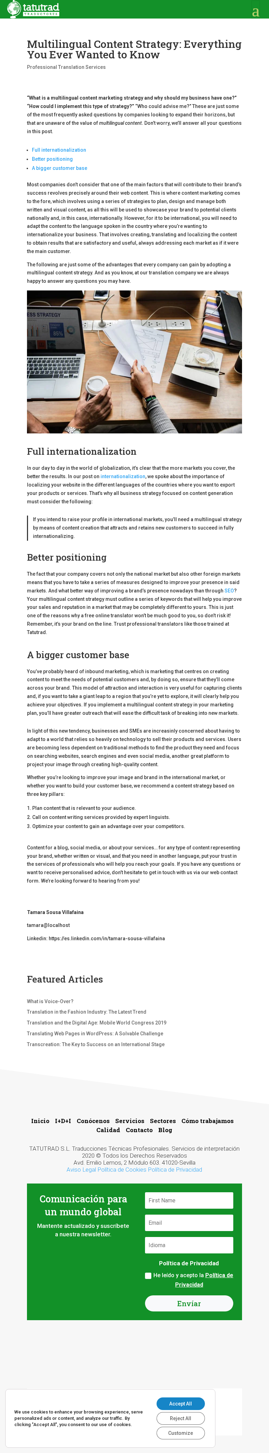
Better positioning (53, 159)
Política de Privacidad (175, 1169)
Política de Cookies (121, 1169)
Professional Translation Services (66, 67)
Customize (180, 1433)
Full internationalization (59, 150)
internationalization (122, 476)
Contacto (140, 1130)
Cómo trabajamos (208, 1121)
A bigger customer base (59, 168)
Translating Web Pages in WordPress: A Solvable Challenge (95, 1033)
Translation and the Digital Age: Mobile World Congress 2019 (96, 1023)
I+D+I (63, 1121)
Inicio (41, 1121)
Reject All (180, 1418)
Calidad (108, 1130)
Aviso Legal (81, 1169)
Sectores (163, 1121)
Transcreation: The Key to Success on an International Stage (96, 1044)
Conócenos (93, 1121)
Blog (165, 1130)
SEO (229, 591)
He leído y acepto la (193, 1280)
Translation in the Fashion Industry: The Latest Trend (86, 1012)
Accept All (180, 1404)
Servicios (130, 1121)
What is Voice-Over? (50, 1001)
